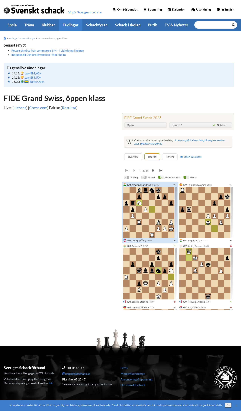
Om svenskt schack (133, 385)
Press (124, 368)
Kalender (178, 9)
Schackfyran (97, 25)
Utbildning (203, 9)
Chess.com (38, 107)
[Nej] (236, 405)
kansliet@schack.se (77, 373)
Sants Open (37, 81)
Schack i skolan (127, 25)
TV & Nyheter (176, 25)
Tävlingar (71, 25)
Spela (12, 25)
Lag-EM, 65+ (32, 73)
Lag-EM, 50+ (32, 77)
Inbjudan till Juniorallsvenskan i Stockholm (38, 54)
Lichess (20, 107)
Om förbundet (127, 9)
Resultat (69, 107)
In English (227, 9)
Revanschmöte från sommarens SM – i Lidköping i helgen (47, 50)
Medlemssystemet (132, 373)
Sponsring (155, 9)
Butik (152, 25)
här (51, 383)
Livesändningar (27, 38)
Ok (228, 405)
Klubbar (48, 25)
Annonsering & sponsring (136, 379)
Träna (29, 25)
